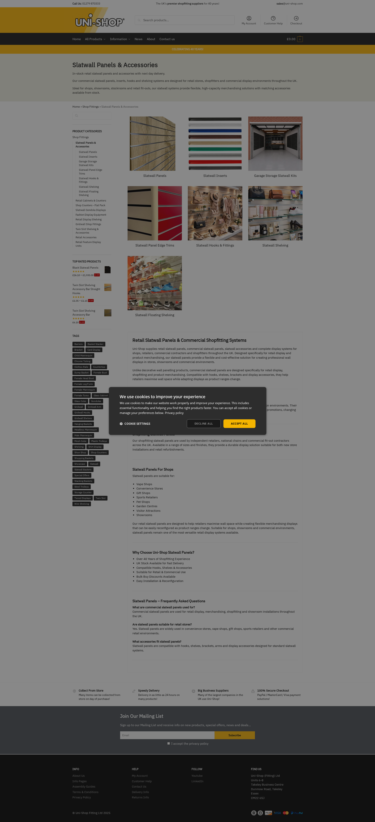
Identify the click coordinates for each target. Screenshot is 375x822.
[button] (135, 423)
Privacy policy (174, 413)
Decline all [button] (203, 423)
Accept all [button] (239, 423)
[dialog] (187, 411)
